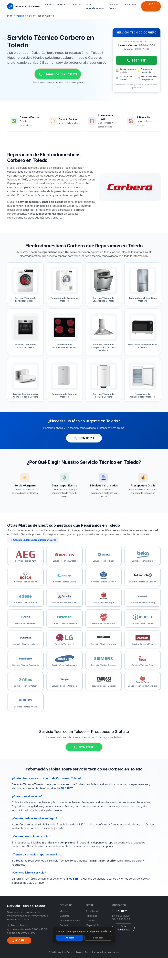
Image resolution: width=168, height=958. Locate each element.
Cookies (90, 920)
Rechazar (98, 937)
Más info (107, 931)
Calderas (76, 4)
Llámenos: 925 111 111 (60, 74)
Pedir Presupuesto (123, 928)
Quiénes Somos (113, 6)
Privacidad (91, 915)
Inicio (48, 4)
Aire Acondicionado (95, 6)
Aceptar (70, 937)
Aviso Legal (92, 911)
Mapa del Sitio (93, 925)
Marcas (61, 4)
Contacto (130, 4)
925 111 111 (153, 6)
